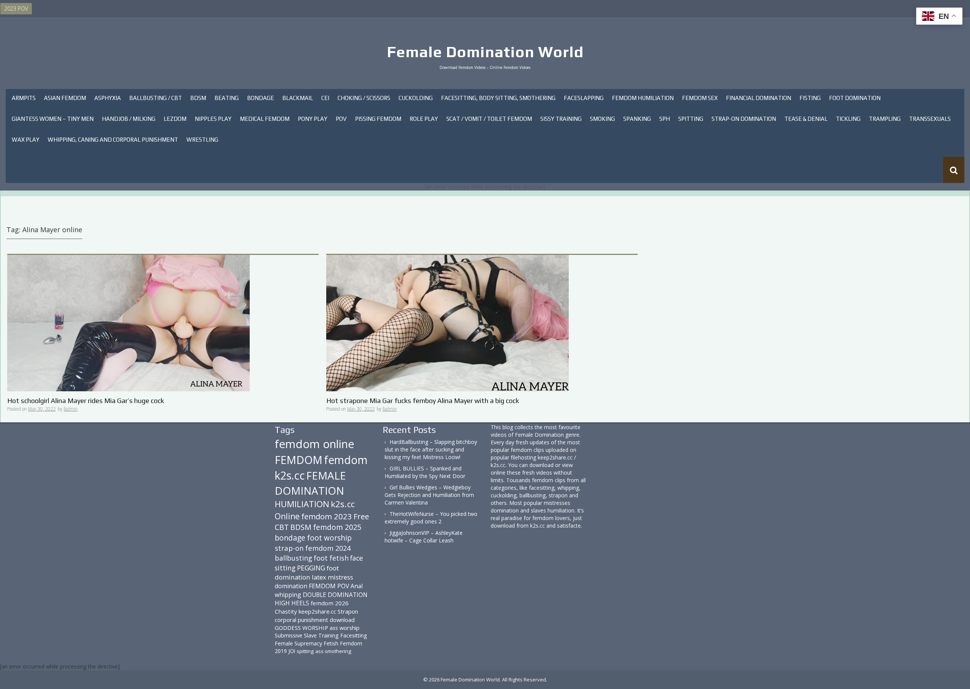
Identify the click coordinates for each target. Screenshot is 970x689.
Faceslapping (584, 98)
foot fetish (331, 557)
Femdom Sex (700, 98)
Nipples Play (213, 119)
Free (361, 516)
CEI (325, 98)
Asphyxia (107, 98)
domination (291, 586)
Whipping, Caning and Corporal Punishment (113, 139)
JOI (291, 651)
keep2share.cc (317, 611)
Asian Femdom (65, 98)
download (342, 619)
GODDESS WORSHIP (301, 627)
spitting (305, 651)
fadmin (71, 409)
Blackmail (297, 98)
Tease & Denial (806, 119)
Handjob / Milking (128, 119)
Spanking (637, 119)
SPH (664, 119)
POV (341, 119)
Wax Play (25, 139)
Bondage (260, 98)
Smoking (602, 119)
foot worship (329, 538)
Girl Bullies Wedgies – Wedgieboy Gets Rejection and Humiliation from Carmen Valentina (429, 495)
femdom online (314, 444)
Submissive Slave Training (307, 635)
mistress (340, 577)
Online (287, 516)
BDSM (198, 98)
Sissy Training (561, 119)
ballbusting (293, 557)
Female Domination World (485, 52)
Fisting (810, 98)
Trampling (885, 119)
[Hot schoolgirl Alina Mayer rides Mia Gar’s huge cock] (128, 322)
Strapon (348, 611)
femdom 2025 (337, 527)
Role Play (424, 119)
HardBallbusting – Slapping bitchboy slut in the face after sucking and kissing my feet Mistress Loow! (431, 449)
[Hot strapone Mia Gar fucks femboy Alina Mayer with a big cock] (447, 322)
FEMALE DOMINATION (310, 483)
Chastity (286, 611)
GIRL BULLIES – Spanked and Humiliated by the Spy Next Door (425, 472)
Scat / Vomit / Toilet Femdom (489, 119)
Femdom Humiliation (643, 98)
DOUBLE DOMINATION (335, 595)
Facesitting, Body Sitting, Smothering (498, 98)
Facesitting (353, 635)
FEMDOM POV (329, 586)
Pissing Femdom (378, 119)
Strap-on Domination (744, 119)
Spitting (690, 119)
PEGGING (311, 567)
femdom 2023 (326, 516)
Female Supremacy (298, 643)
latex (319, 577)
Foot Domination (855, 98)
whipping (288, 595)
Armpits (24, 98)
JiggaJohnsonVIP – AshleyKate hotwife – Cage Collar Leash (424, 536)
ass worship (345, 627)
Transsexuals (930, 119)
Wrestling (202, 139)
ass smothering (333, 651)
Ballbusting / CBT (155, 98)
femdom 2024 (327, 548)
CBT (282, 527)
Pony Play (312, 119)
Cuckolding (416, 98)
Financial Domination (758, 98)
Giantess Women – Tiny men (53, 119)
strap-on (289, 548)
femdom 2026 (330, 603)
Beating (226, 98)
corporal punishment (301, 619)
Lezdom (175, 119)
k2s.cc (343, 504)
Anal (356, 586)
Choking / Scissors (364, 98)
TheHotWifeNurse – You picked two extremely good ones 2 (431, 517)
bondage (290, 538)
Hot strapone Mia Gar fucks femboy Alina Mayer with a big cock (422, 401)
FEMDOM (298, 459)
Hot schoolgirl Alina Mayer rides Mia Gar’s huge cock (85, 401)
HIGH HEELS (292, 603)
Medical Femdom (264, 119)
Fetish (331, 643)
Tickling (848, 119)
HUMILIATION (302, 504)
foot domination (307, 572)
